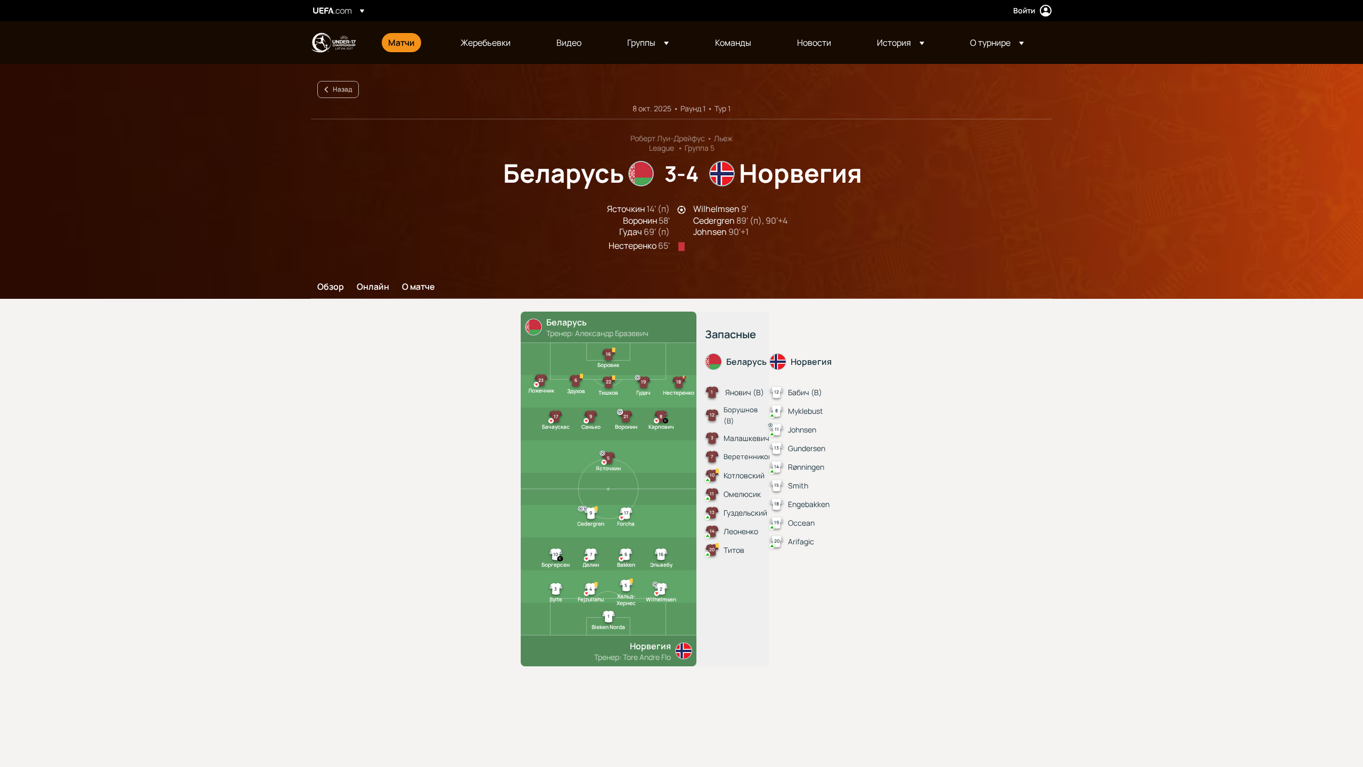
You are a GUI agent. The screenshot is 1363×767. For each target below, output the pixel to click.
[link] (401, 42)
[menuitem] (411, 42)
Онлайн (373, 287)
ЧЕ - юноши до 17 (333, 42)
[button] (648, 42)
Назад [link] (342, 89)
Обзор (330, 287)
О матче (418, 287)
